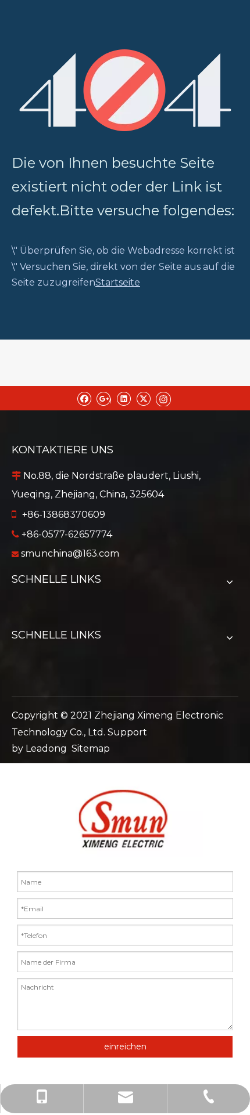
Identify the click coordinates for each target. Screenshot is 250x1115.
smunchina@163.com (70, 553)
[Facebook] (84, 398)
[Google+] (104, 398)
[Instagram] (163, 398)
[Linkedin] (123, 398)
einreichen (125, 1046)
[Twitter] (143, 398)
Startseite (117, 282)
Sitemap (91, 748)
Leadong (46, 748)
